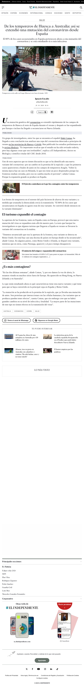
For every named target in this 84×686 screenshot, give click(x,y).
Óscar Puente (31, 1)
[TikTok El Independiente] (57, 669)
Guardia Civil (7, 587)
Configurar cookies (42, 678)
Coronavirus (18, 311)
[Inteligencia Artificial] (22, 637)
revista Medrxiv (11, 147)
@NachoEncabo (42, 102)
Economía (23, 13)
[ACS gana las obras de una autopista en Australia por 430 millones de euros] (8, 339)
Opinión (4, 13)
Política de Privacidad (11, 675)
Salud (37, 311)
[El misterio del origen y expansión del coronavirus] (11, 255)
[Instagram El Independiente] (45, 669)
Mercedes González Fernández (13, 594)
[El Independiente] (42, 7)
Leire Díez (6, 591)
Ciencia (48, 13)
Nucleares (77, 1)
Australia (7, 311)
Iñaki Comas (66, 138)
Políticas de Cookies (73, 675)
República (56, 1)
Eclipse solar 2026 (9, 571)
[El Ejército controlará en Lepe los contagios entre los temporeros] (11, 188)
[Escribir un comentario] (51, 112)
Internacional (36, 13)
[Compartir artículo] (32, 112)
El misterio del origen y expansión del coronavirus (44, 251)
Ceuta (24, 1)
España (13, 13)
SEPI (4, 574)
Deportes (77, 13)
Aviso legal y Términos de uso (29, 675)
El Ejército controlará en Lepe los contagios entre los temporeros (50, 184)
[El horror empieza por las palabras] (47, 353)
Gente (67, 13)
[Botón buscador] (81, 7)
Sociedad (58, 13)
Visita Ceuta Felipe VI (66, 1)
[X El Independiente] (27, 669)
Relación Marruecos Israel (44, 1)
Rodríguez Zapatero (9, 581)
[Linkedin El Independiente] (51, 669)
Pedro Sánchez (7, 584)
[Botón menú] (3, 7)
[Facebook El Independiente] (32, 669)
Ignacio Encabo (42, 99)
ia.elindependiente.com (22, 641)
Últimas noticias (16, 1)
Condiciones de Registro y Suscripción (52, 675)
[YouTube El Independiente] (38, 669)
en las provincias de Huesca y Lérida (25, 144)
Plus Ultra (6, 577)
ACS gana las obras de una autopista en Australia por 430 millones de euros (26, 337)
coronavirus (35, 122)
